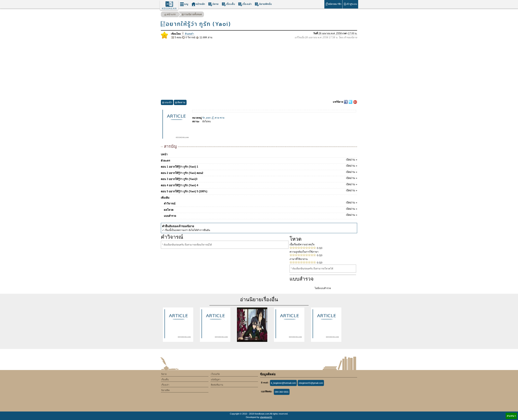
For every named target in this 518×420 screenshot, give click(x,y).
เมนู (186, 4)
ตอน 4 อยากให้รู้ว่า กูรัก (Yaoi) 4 (259, 185)
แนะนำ (168, 102)
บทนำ (164, 154)
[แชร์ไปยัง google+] (355, 101)
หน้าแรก (171, 14)
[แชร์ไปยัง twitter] (350, 101)
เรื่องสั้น (230, 4)
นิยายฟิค (165, 390)
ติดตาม (181, 102)
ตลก (208, 117)
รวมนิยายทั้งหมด (193, 14)
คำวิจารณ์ (260, 203)
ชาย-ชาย (219, 117)
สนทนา (511, 415)
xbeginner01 (266, 417)
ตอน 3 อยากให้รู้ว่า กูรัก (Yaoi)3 (259, 179)
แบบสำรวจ (260, 215)
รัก (203, 117)
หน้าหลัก (200, 4)
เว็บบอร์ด (215, 374)
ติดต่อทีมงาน (217, 385)
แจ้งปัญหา (215, 379)
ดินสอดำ (189, 33)
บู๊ (212, 117)
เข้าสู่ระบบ (351, 4)
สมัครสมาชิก (334, 4)
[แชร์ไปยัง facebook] (346, 101)
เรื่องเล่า (247, 4)
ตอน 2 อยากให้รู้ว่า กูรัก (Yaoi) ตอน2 (259, 172)
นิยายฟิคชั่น (265, 4)
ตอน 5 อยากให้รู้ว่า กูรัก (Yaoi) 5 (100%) (259, 191)
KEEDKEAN (169, 8)
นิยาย (215, 4)
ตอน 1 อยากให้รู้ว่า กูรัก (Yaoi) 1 (259, 166)
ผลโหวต (260, 209)
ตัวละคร (259, 160)
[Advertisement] (259, 69)
